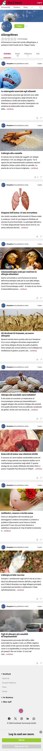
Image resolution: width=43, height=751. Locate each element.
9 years (40, 63)
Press (4, 687)
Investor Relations (9, 683)
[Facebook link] (9, 719)
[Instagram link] (21, 719)
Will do (22, 740)
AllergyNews (10, 63)
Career (4, 691)
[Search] (40, 7)
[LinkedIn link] (27, 719)
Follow (19, 26)
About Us (5, 678)
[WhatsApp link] (34, 719)
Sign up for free (21, 746)
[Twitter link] (15, 719)
